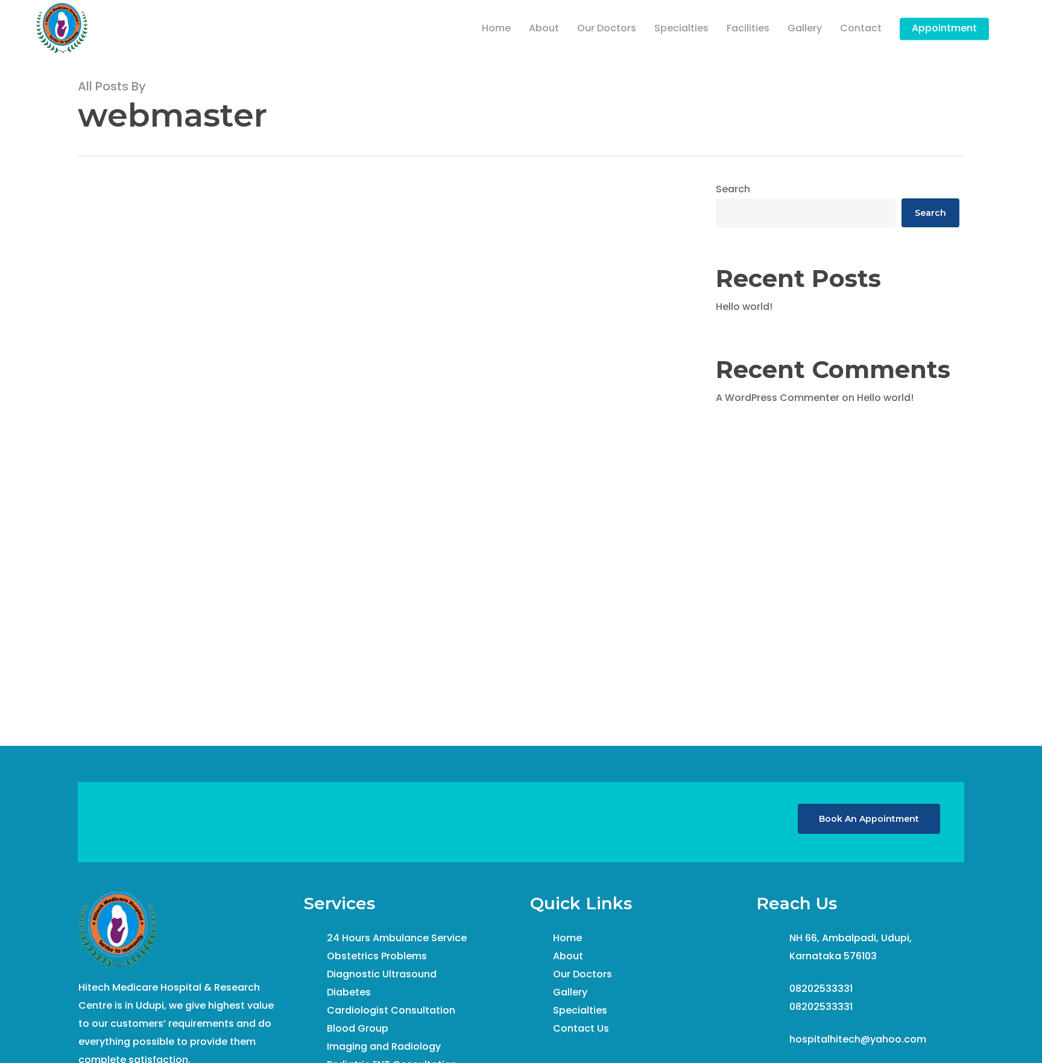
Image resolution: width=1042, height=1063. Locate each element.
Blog (106, 712)
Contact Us (581, 1028)
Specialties (580, 1010)
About (568, 956)
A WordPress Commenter (777, 398)
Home (567, 938)
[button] (869, 819)
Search (733, 189)
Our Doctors (582, 974)
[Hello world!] (376, 499)
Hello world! (744, 307)
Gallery (570, 992)
